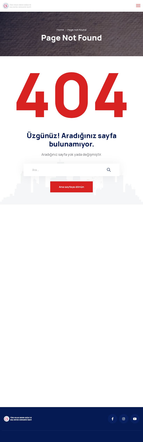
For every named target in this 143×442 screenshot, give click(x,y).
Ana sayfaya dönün (71, 187)
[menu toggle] (138, 5)
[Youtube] (135, 418)
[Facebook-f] (112, 418)
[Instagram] (123, 418)
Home (60, 30)
